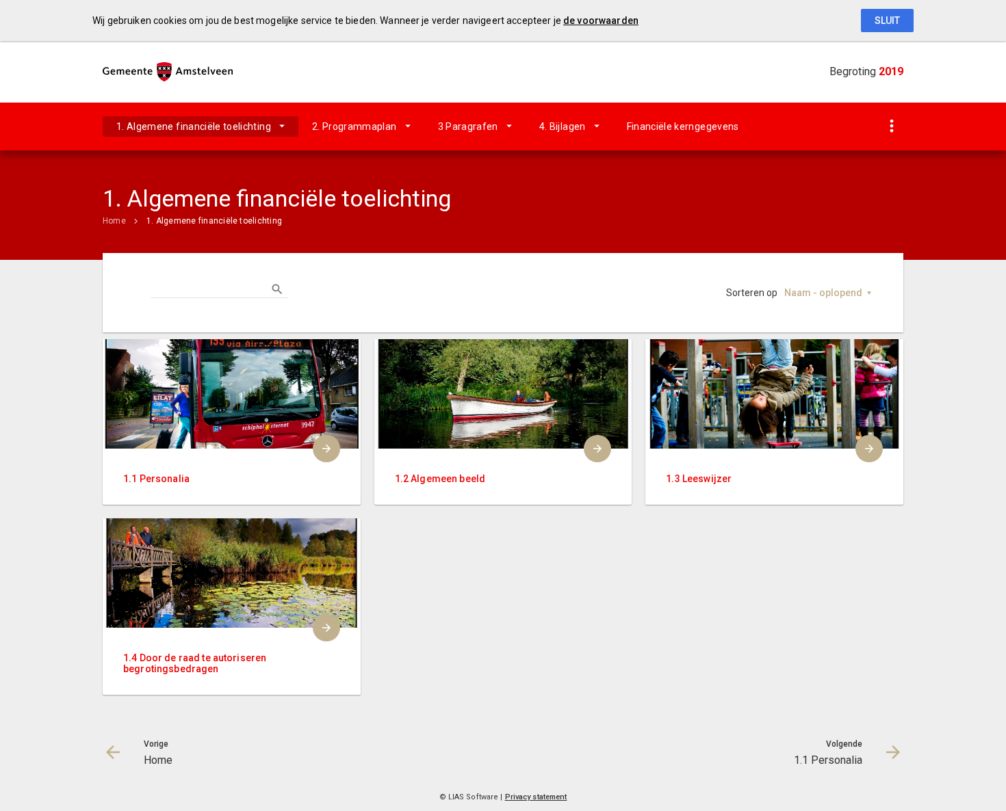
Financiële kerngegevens (683, 126)
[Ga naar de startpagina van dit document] (168, 72)
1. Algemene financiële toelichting (193, 126)
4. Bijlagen (562, 126)
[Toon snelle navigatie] (891, 127)
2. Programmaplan (354, 126)
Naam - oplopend (823, 292)
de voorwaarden (601, 20)
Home (114, 221)
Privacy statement (536, 797)
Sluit (887, 20)
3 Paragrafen (468, 126)
